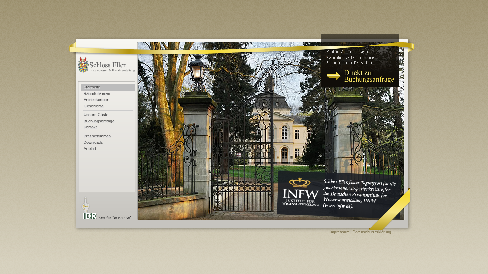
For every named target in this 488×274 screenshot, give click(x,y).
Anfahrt (90, 148)
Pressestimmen (97, 136)
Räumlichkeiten (97, 93)
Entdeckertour (96, 99)
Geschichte (94, 106)
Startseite (92, 87)
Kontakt (90, 127)
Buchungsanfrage (99, 121)
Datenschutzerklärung (372, 232)
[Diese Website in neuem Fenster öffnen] (337, 200)
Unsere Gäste (96, 114)
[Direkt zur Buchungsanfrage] (360, 60)
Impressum (339, 232)
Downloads (93, 142)
